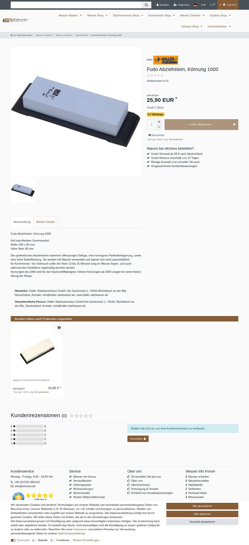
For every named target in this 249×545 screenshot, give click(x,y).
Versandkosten (175, 139)
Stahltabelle (195, 484)
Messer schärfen (63, 35)
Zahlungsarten (82, 484)
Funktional (62, 540)
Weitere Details (45, 221)
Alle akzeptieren (202, 505)
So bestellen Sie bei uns (146, 476)
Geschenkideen (218, 26)
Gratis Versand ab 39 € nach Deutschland (177, 153)
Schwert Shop (190, 26)
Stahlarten (194, 488)
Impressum (80, 529)
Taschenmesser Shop (126, 15)
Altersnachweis (140, 484)
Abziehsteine (81, 35)
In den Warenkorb (200, 124)
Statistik (42, 540)
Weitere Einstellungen (86, 540)
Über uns (137, 480)
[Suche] (146, 5)
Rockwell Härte (197, 492)
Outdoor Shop (219, 15)
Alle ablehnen (202, 513)
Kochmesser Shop (160, 15)
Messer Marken (69, 15)
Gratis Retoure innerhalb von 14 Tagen (175, 157)
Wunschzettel (81, 492)
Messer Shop (95, 15)
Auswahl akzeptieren (202, 521)
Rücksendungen (83, 488)
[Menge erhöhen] (159, 122)
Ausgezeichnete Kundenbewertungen (174, 166)
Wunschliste (157, 135)
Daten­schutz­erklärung (71, 533)
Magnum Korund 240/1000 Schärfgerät (31, 380)
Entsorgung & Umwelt (144, 488)
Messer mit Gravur (84, 476)
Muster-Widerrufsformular (89, 497)
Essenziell (23, 540)
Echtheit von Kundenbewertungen (152, 492)
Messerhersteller (198, 480)
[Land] (195, 5)
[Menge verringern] (159, 127)
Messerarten (196, 497)
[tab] (22, 222)
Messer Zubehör (190, 15)
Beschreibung (22, 221)
